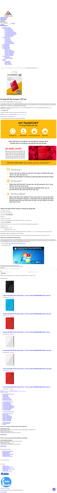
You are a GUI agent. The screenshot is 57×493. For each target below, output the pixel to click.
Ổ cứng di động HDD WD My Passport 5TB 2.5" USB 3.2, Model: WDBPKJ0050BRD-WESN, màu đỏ (26, 386)
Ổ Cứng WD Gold (8, 57)
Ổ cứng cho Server (6, 56)
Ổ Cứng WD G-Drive (6, 27)
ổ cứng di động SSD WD (9, 35)
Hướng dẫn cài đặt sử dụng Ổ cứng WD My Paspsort (15, 243)
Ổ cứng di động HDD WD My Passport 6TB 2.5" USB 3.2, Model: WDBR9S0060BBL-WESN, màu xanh (27, 313)
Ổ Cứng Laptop (8, 38)
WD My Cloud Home (9, 50)
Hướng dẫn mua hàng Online (8, 451)
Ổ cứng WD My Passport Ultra (10, 32)
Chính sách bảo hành (6, 455)
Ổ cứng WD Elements (9, 30)
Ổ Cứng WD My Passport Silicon (11, 33)
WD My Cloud (7, 49)
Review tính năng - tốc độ (7, 470)
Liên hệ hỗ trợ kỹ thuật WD (7, 456)
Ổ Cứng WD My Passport (9, 31)
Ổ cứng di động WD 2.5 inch (8, 401)
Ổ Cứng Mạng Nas (6, 48)
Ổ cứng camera (7, 39)
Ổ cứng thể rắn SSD (8, 41)
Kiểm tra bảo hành (6, 453)
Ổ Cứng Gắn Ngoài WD (7, 28)
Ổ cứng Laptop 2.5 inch (7, 422)
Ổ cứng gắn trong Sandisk (9, 43)
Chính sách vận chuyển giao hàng (9, 468)
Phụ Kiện (4, 59)
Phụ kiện (4, 424)
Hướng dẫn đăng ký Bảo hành (8, 454)
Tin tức (4, 60)
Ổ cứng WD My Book (9, 29)
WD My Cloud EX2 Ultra (9, 52)
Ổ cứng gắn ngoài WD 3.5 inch (8, 411)
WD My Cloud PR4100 (9, 55)
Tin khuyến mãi (7, 62)
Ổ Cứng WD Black (6, 45)
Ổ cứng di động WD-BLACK (10, 34)
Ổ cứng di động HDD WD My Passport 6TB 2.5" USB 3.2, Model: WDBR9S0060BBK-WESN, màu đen (26, 295)
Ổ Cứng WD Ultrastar (9, 58)
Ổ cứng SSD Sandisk (8, 36)
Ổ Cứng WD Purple (6, 47)
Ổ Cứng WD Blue (6, 44)
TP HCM (5, 492)
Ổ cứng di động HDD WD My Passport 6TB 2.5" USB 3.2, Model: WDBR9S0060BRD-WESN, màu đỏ (26, 332)
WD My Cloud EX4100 (9, 53)
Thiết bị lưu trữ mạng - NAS (8, 413)
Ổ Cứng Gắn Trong (6, 37)
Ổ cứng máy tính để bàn (9, 42)
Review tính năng (8, 63)
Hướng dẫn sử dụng (8, 64)
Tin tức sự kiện (7, 61)
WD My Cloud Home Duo (9, 51)
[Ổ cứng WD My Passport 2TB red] (14, 96)
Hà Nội (1, 492)
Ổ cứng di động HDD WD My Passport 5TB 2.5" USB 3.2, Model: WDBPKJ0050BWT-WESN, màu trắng (27, 368)
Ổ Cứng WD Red (6, 46)
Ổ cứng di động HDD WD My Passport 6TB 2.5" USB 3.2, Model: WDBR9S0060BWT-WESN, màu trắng (27, 350)
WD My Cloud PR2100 (9, 54)
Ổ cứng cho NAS (8, 40)
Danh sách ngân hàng (6, 452)
